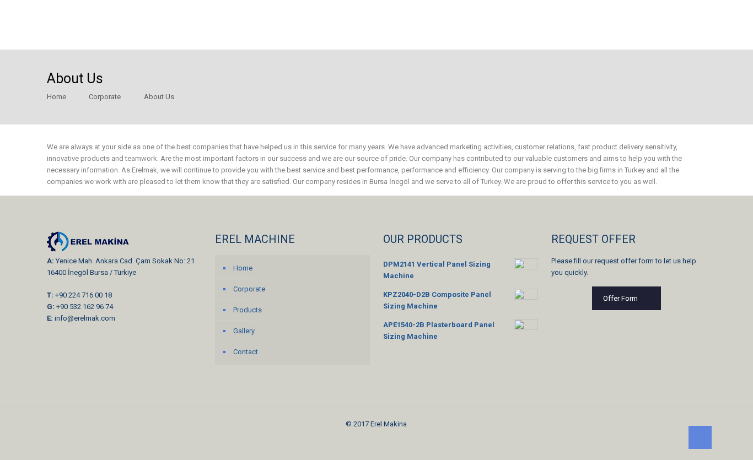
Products (247, 310)
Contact (245, 352)
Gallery (244, 331)
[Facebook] (369, 440)
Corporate (105, 97)
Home (56, 97)
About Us (159, 97)
